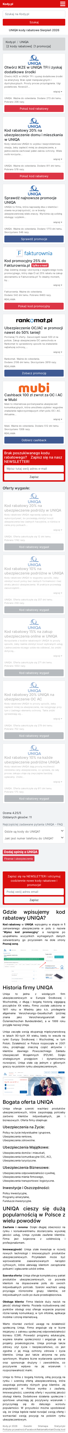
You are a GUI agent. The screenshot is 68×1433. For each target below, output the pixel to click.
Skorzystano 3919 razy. (44, 362)
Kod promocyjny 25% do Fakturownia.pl (25, 263)
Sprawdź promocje (34, 239)
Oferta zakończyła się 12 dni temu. (32, 536)
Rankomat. (10, 359)
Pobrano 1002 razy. (15, 666)
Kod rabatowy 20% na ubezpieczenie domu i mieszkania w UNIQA (33, 135)
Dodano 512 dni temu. (47, 426)
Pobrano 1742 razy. (15, 540)
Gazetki (28, 1426)
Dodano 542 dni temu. (16, 295)
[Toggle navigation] (62, 4)
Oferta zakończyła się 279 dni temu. (33, 725)
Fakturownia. (11, 291)
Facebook (31, 1429)
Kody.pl (8, 4)
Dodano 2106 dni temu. (17, 362)
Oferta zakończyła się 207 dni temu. (33, 599)
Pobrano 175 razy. (14, 791)
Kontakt (50, 1429)
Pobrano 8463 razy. (40, 295)
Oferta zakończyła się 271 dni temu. (32, 662)
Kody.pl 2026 (10, 1426)
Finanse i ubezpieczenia (18, 858)
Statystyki (59, 1426)
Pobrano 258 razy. (14, 603)
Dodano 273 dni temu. (49, 98)
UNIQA (24, 42)
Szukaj (34, 22)
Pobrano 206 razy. (14, 101)
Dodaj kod (59, 1429)
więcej (57, 91)
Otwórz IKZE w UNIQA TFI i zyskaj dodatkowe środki (33, 69)
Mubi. (7, 426)
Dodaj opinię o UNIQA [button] (20, 852)
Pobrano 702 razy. (14, 729)
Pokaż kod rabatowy (34, 108)
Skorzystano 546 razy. (16, 232)
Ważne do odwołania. (24, 98)
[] (19, 46)
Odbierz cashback (34, 440)
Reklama (41, 1429)
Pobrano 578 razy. (14, 169)
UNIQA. (8, 98)
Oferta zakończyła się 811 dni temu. (32, 788)
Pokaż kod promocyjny (34, 306)
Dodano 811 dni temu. (49, 165)
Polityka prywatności (14, 1429)
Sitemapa (43, 1426)
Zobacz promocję (34, 373)
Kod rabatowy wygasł (34, 547)
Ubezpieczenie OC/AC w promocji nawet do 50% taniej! (33, 330)
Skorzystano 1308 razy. (17, 429)
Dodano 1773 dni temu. (49, 228)
